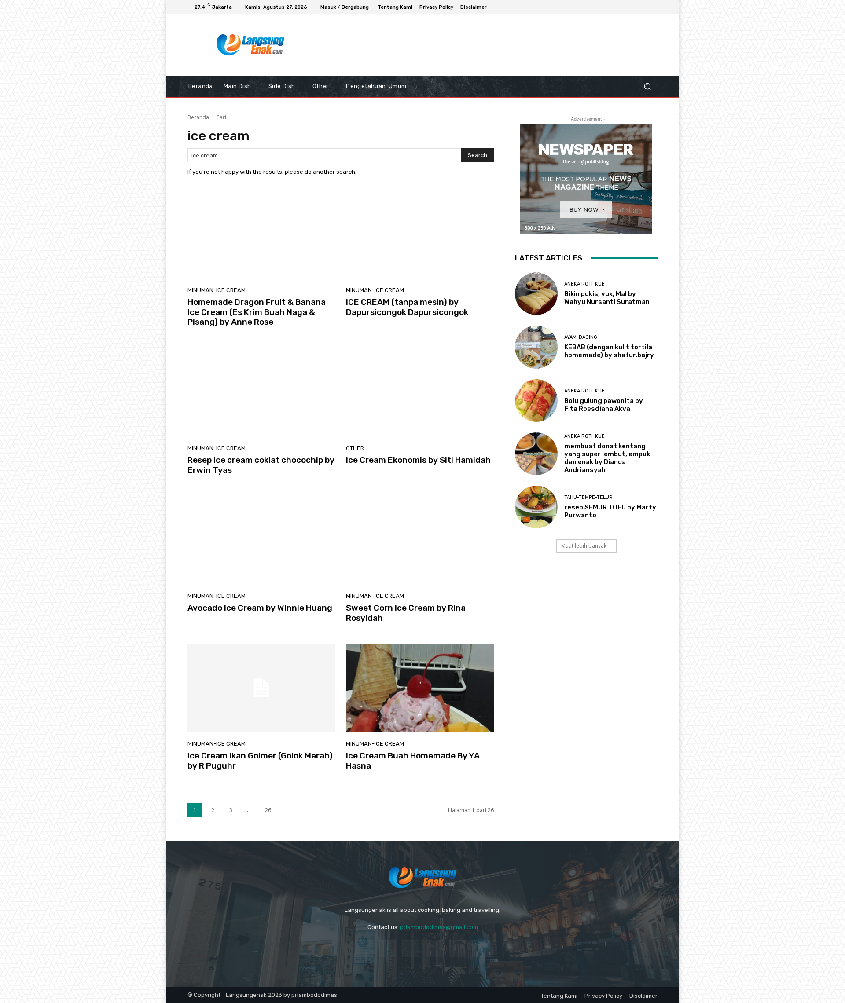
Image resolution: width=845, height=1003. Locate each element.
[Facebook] (620, 7)
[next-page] (287, 810)
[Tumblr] (457, 948)
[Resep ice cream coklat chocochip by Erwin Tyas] (261, 392)
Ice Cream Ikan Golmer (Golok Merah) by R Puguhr (260, 760)
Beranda (198, 117)
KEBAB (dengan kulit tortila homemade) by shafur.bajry (609, 351)
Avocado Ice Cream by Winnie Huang (259, 608)
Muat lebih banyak (583, 545)
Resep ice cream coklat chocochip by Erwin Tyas (260, 465)
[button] (647, 86)
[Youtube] (652, 7)
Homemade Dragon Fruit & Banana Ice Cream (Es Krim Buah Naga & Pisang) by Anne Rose (256, 312)
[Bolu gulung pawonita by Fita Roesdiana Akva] (536, 400)
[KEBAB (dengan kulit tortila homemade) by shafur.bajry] (536, 347)
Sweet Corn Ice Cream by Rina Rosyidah (406, 613)
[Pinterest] (434, 948)
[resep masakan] (250, 44)
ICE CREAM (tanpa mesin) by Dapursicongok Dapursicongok (407, 307)
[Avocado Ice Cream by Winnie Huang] (261, 539)
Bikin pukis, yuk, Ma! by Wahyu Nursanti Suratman (607, 298)
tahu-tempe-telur (588, 497)
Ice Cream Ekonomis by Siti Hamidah (418, 460)
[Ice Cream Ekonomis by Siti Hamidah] (420, 392)
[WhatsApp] (641, 7)
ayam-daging (580, 337)
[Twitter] (480, 948)
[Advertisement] (495, 45)
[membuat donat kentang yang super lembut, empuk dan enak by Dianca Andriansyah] (536, 453)
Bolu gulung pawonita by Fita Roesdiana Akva (603, 405)
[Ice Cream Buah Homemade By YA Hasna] (420, 688)
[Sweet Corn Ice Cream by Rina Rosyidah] (420, 539)
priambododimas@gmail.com (439, 927)
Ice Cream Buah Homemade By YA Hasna (413, 760)
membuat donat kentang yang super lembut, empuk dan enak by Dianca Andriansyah (607, 458)
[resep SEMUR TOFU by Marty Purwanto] (536, 507)
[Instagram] (631, 7)
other (355, 448)
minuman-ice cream (216, 290)
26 (268, 810)
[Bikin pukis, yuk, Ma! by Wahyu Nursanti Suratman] (536, 293)
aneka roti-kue (584, 284)
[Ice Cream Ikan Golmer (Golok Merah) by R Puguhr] (261, 688)
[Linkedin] (410, 948)
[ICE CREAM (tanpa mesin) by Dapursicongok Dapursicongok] (420, 234)
